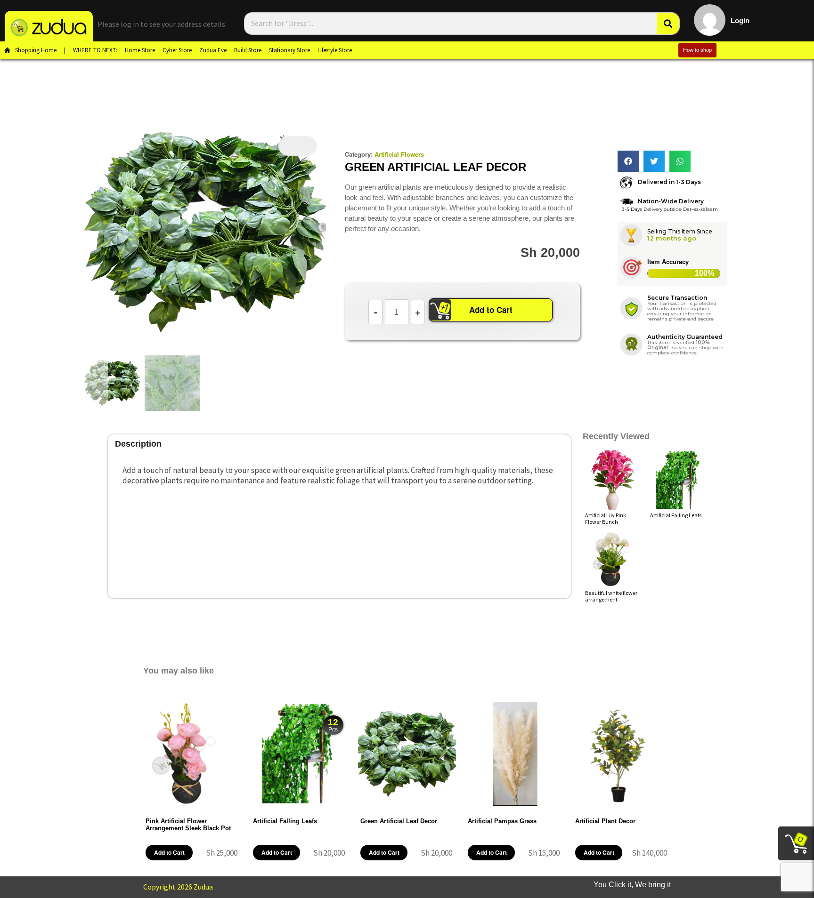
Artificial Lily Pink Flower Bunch (605, 518)
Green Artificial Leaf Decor (398, 821)
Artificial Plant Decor (605, 821)
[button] (628, 161)
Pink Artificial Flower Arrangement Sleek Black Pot (188, 825)
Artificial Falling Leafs (675, 515)
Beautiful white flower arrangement (611, 595)
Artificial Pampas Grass (502, 821)
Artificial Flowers (399, 154)
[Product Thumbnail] (298, 145)
